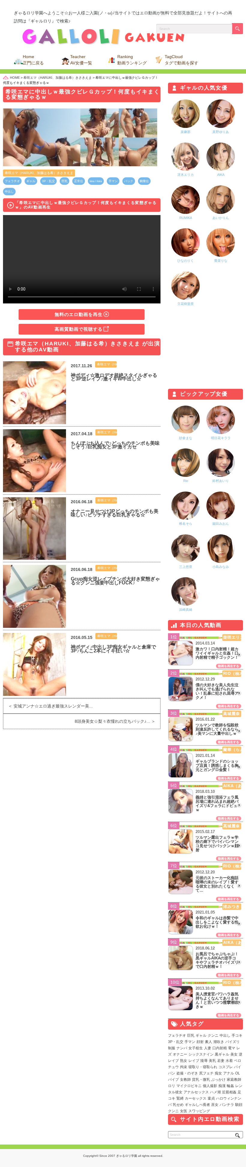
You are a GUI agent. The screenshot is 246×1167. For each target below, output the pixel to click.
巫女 (214, 1105)
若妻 (220, 1061)
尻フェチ (206, 1073)
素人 (208, 1042)
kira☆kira (96, 181)
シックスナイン (201, 1054)
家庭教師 (234, 1079)
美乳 (212, 1061)
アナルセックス (196, 1092)
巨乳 (65, 181)
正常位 (78, 181)
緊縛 (180, 1098)
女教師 (185, 1079)
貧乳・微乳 (201, 1079)
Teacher (81, 59)
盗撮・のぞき (187, 1073)
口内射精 (219, 1048)
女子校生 (195, 1048)
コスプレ (225, 1067)
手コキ (237, 1035)
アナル (228, 1073)
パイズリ (232, 1042)
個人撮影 (210, 1086)
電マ (231, 1048)
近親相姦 (229, 1092)
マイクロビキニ (189, 1086)
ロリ (171, 1086)
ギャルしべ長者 (197, 1105)
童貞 (211, 1098)
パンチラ (227, 1105)
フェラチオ (12, 181)
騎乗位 (144, 181)
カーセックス (195, 1098)
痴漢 (222, 1086)
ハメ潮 (215, 1092)
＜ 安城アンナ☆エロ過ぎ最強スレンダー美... (48, 706)
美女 (234, 1054)
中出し (9, 191)
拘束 (183, 1067)
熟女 (183, 1061)
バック (128, 181)
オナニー (180, 1054)
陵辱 (204, 1061)
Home (33, 59)
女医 (183, 1111)
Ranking (132, 59)
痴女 (218, 1073)
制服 (171, 1048)
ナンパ (181, 1048)
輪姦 (230, 1086)
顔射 (200, 1042)
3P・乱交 (48, 181)
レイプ (193, 1061)
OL (237, 1073)
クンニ (213, 1035)
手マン (113, 181)
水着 (229, 1061)
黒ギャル (222, 1054)
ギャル (30, 181)
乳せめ (178, 1105)
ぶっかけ (218, 1079)
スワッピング (199, 1111)
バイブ (173, 1079)
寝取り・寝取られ (202, 1067)
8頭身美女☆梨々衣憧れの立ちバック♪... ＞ (117, 721)
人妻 (207, 1048)
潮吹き (218, 1042)
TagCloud (181, 59)
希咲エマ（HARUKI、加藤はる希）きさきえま (39, 173)
